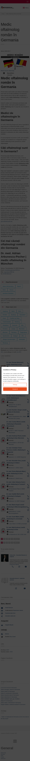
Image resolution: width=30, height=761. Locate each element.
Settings (15, 384)
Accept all (15, 389)
